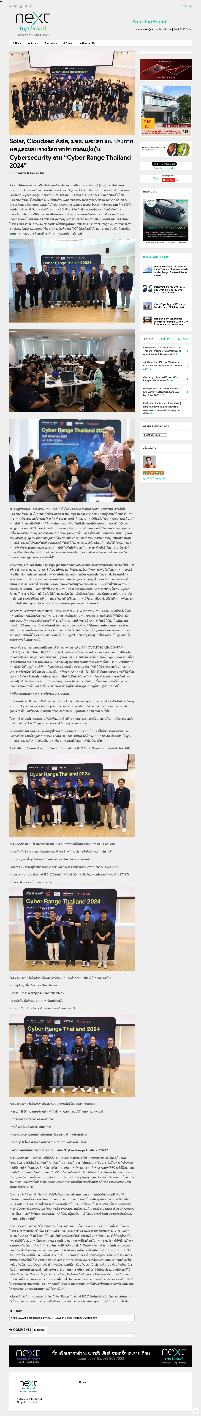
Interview (51, 43)
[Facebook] (31, 6)
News (68, 43)
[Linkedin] (10, 6)
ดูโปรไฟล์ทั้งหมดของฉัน (155, 478)
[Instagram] (15, 6)
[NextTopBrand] (33, 35)
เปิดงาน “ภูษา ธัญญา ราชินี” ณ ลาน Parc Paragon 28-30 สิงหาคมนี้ (169, 306)
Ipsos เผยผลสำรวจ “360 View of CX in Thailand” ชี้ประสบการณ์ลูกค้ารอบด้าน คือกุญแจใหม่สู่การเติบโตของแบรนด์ (171, 271)
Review (34, 43)
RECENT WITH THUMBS (156, 257)
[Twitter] (25, 6)
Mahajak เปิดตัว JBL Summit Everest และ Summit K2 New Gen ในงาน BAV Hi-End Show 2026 (171, 321)
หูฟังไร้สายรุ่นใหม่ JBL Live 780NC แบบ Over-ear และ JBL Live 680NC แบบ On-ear (170, 289)
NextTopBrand (149, 21)
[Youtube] (20, 6)
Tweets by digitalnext (166, 168)
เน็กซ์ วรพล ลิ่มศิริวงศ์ (153, 473)
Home (18, 43)
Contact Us (88, 43)
